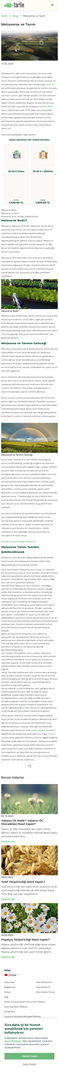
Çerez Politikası (13, 1041)
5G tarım (52, 733)
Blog (6, 996)
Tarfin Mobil (48, 106)
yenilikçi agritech (38, 730)
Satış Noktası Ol (43, 987)
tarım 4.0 (50, 84)
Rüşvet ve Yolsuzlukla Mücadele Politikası (22, 1016)
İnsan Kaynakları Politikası (16, 1006)
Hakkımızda (9, 982)
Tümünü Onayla (29, 1056)
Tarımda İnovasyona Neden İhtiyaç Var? (18, 541)
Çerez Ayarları (29, 1064)
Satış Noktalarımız (44, 982)
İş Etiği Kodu (9, 1011)
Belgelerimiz (9, 987)
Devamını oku (8, 841)
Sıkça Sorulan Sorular (45, 992)
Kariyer (7, 992)
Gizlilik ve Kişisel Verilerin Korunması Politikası (24, 1001)
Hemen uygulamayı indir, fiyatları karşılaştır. (29, 139)
